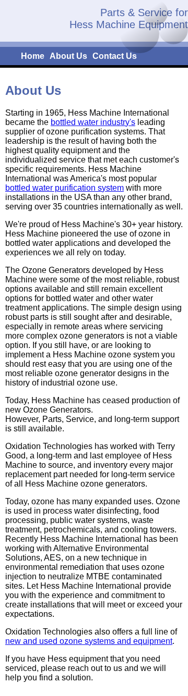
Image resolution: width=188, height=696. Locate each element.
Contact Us (114, 56)
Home (32, 56)
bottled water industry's (93, 122)
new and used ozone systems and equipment (88, 641)
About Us (68, 56)
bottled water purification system (64, 187)
